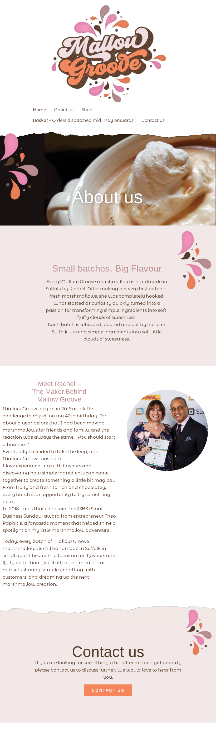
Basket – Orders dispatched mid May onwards (83, 120)
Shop (86, 109)
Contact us (153, 120)
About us (63, 109)
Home (39, 109)
